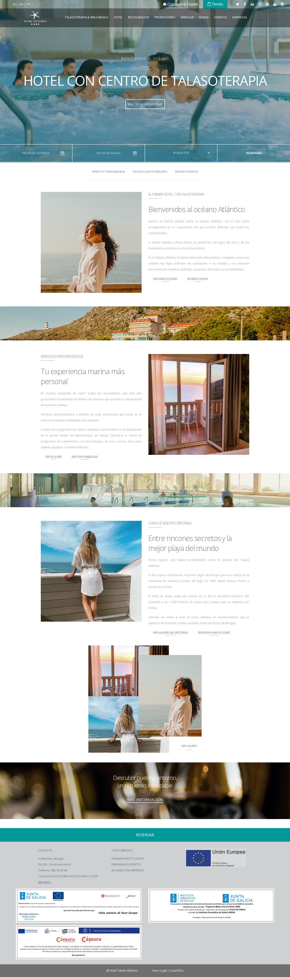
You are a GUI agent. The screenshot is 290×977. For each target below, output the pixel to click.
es (14, 4)
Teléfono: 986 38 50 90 (52, 870)
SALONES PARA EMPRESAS (127, 870)
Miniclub (187, 17)
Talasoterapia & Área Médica (86, 17)
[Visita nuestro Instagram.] (260, 4)
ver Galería (189, 746)
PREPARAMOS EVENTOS (126, 864)
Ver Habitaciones (165, 279)
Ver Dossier (53, 456)
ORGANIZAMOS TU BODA (127, 859)
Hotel (118, 17)
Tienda (217, 4)
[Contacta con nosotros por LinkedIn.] (252, 4)
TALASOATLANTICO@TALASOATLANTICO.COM (68, 876)
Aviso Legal (159, 970)
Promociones (165, 17)
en (22, 4)
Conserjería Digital (182, 4)
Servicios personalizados (150, 171)
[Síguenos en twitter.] (237, 4)
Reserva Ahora (197, 279)
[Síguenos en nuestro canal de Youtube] (275, 4)
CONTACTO (45, 850)
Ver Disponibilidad (145, 104)
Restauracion (138, 17)
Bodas (204, 17)
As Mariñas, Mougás (51, 859)
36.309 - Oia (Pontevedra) (54, 864)
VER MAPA (44, 882)
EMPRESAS (239, 17)
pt (29, 4)
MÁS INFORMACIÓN (145, 799)
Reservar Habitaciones (214, 632)
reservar (253, 153)
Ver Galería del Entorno (170, 632)
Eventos (220, 17)
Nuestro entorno (186, 171)
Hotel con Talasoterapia (108, 171)
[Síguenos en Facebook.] (245, 4)
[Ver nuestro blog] (282, 4)
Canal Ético (177, 970)
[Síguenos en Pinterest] (267, 4)
